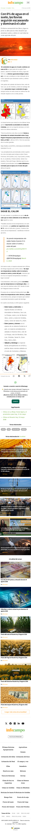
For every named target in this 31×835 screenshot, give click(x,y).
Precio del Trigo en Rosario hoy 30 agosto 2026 (14, 657)
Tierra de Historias (8, 776)
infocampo (5, 493)
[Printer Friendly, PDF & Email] (29, 376)
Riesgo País (8, 797)
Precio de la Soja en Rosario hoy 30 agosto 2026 (14, 705)
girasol (8, 816)
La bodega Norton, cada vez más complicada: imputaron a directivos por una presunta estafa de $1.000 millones (15, 469)
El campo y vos (23, 761)
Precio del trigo (22, 802)
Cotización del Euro (23, 757)
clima (3, 429)
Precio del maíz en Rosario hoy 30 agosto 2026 (14, 634)
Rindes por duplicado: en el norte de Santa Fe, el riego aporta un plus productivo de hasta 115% (14, 490)
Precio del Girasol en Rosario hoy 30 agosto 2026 (14, 681)
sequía (24, 429)
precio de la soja (16, 816)
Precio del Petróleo (22, 807)
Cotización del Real (8, 761)
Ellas (8, 766)
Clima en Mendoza (22, 788)
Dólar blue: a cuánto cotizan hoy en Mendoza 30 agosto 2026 (14, 610)
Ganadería (22, 766)
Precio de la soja (23, 797)
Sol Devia (4, 474)
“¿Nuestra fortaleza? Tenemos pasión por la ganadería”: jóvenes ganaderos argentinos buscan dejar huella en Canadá (15, 508)
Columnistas (5, 454)
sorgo (24, 816)
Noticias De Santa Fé (8, 792)
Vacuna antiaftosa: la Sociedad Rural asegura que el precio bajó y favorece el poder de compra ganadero (15, 548)
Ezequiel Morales (6, 513)
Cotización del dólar (8, 757)
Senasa (22, 752)
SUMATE (15, 401)
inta (9, 429)
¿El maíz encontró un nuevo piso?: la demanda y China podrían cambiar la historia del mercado (14, 450)
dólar (13, 813)
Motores (23, 771)
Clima (13, 8)
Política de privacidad (15, 736)
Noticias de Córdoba (23, 792)
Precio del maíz (8, 802)
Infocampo (3, 8)
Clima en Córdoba (8, 788)
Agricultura (23, 747)
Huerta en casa (8, 771)
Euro (18, 813)
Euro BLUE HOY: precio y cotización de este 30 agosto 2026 (14, 580)
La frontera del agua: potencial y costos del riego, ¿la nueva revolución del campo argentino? (15, 529)
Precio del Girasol (8, 807)
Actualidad (8, 8)
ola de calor (16, 429)
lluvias (22, 776)
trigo (3, 816)
